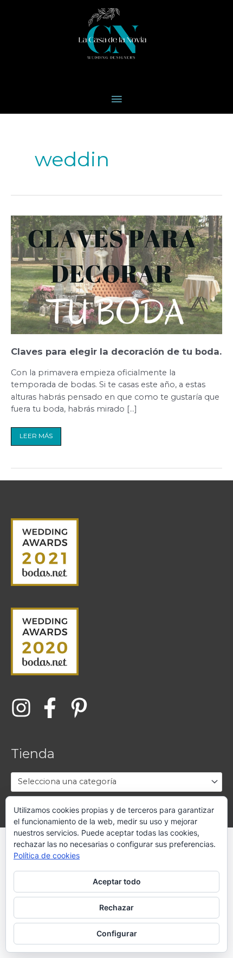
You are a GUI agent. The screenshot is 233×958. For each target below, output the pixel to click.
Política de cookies (47, 855)
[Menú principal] (116, 100)
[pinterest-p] (82, 708)
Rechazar (116, 907)
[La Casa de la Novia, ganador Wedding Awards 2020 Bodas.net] (45, 641)
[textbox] (112, 782)
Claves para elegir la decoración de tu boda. (116, 351)
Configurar (116, 933)
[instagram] (24, 708)
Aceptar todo (117, 881)
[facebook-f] (53, 708)
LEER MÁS (36, 433)
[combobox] (116, 782)
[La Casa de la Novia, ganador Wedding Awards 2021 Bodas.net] (45, 551)
